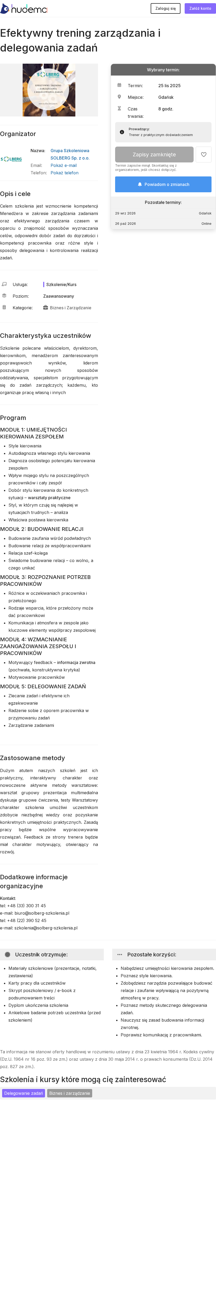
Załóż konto (200, 8)
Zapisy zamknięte (154, 154)
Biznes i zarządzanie (69, 1093)
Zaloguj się (165, 8)
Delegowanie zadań (23, 1093)
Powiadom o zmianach (167, 184)
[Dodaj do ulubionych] (204, 154)
